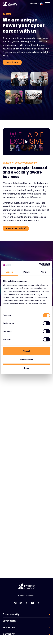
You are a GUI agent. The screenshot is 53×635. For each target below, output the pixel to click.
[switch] (46, 323)
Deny (26, 368)
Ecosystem (9, 621)
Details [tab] (26, 272)
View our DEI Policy (15, 228)
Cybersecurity (11, 614)
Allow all (26, 351)
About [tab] (43, 272)
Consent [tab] (9, 272)
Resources (9, 627)
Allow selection (26, 360)
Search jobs (12, 62)
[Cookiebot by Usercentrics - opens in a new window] (39, 264)
